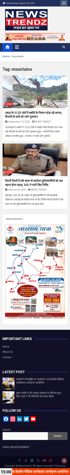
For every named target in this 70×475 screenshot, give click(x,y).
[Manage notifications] (64, 460)
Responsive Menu (63, 3)
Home (6, 346)
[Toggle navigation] (16, 47)
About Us (8, 351)
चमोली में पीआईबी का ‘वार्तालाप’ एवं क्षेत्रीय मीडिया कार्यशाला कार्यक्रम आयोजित (40, 381)
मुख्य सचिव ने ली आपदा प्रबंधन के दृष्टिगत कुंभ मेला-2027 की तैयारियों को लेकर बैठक (38, 394)
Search (6, 429)
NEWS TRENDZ (43, 121)
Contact (7, 357)
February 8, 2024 (17, 189)
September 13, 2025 (19, 121)
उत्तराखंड (9, 104)
